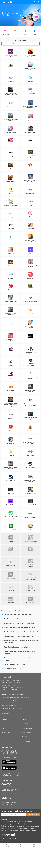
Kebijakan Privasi (27, 728)
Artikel (3, 736)
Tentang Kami (5, 724)
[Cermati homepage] (8, 834)
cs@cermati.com (14, 689)
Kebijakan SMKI (26, 732)
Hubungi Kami (5, 732)
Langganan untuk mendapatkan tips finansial (16, 811)
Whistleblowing (26, 736)
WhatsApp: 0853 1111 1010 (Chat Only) (13, 708)
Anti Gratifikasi (26, 741)
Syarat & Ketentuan (27, 724)
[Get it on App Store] (20, 768)
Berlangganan (33, 814)
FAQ (2, 728)
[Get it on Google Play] (20, 762)
